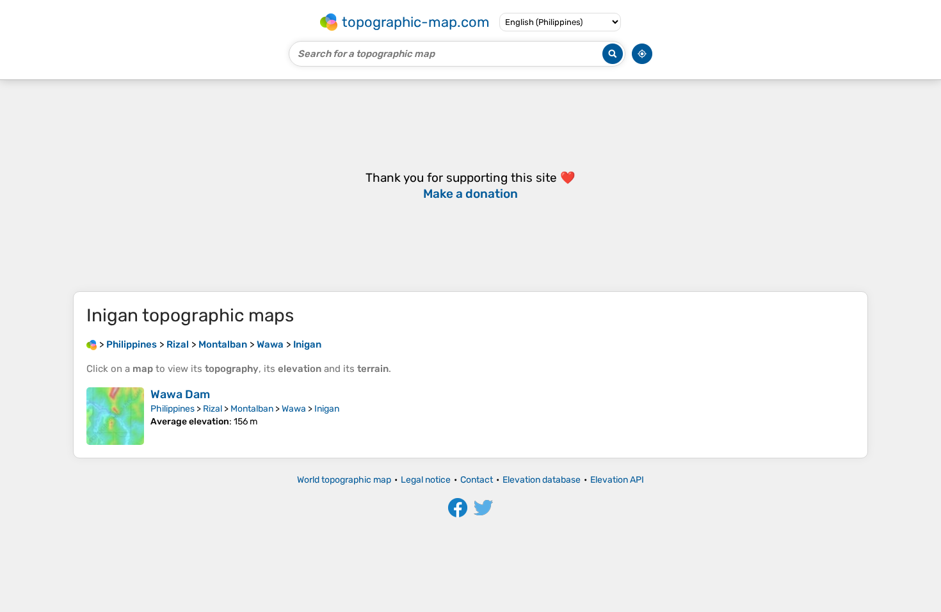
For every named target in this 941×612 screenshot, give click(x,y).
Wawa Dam (180, 394)
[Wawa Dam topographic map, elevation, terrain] (115, 416)
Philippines (172, 408)
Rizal (212, 408)
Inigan (326, 408)
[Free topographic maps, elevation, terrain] (91, 344)
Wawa (294, 408)
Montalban (251, 408)
